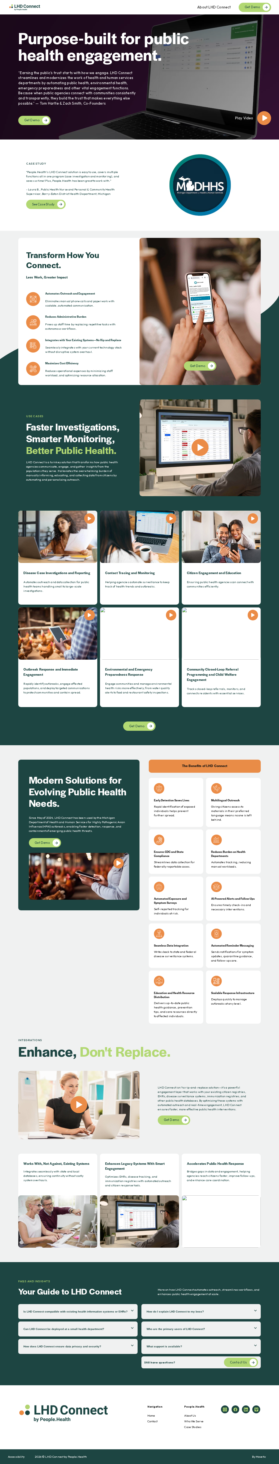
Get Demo (252, 7)
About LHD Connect (214, 7)
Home (151, 1415)
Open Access (206, 17)
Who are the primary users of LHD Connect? (176, 1328)
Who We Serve (194, 1421)
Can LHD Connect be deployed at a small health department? (63, 1328)
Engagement (205, 23)
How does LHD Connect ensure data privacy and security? (62, 1346)
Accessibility (16, 1457)
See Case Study (43, 204)
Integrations (205, 42)
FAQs (199, 49)
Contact (152, 1421)
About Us (190, 1415)
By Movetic (259, 1457)
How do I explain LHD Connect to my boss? (175, 1311)
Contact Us (238, 1362)
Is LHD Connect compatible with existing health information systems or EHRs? (75, 1311)
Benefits (202, 36)
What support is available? (164, 1346)
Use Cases (204, 30)
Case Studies (192, 1427)
